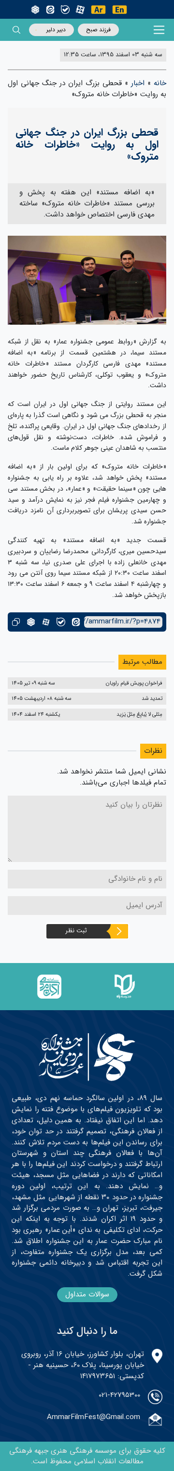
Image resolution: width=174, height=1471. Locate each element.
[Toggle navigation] (159, 30)
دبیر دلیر (56, 29)
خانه (160, 83)
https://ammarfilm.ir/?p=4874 (122, 621)
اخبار (138, 83)
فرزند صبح (98, 29)
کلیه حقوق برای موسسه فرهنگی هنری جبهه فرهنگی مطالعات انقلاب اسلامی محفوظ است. (87, 1456)
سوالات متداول (87, 1294)
